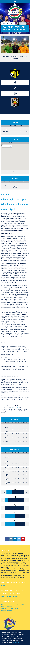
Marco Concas (7, 456)
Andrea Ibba (7, 468)
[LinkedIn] (15, 539)
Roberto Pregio (7, 479)
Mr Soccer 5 (8, 23)
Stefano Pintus (7, 434)
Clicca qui (3, 585)
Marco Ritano (7, 430)
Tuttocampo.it (15, 407)
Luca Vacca (6, 426)
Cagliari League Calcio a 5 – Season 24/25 (11, 608)
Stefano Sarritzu (7, 438)
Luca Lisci (7, 471)
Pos (13, 422)
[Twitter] (19, 539)
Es (26, 422)
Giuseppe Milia (7, 460)
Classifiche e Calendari (6, 606)
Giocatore (8, 422)
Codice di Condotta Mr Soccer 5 (9, 596)
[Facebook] (7, 539)
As (21, 422)
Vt (16, 422)
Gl (18, 422)
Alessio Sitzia (7, 475)
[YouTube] (23, 539)
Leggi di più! (16, 642)
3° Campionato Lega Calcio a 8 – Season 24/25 (12, 604)
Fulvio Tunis (6, 442)
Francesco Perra (7, 464)
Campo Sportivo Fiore (8, 142)
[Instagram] (11, 539)
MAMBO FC (5, 129)
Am (24, 422)
